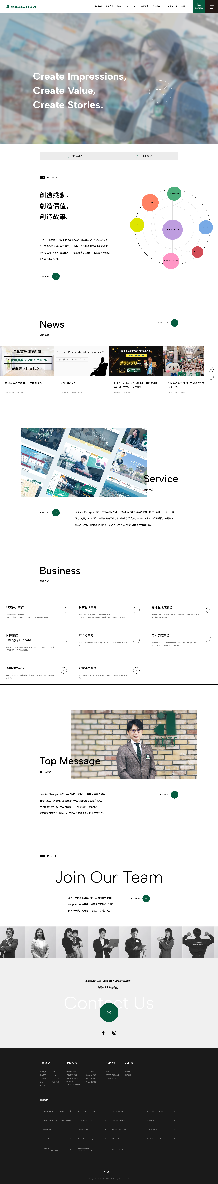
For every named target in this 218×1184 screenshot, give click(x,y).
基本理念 (43, 1075)
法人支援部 (47, 1129)
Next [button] (211, 377)
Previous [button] (211, 369)
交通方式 (173, 6)
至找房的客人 (111, 1078)
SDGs (134, 6)
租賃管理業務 (71, 1075)
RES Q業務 (90, 1071)
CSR (126, 6)
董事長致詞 (44, 1071)
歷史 (41, 1082)
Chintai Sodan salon (120, 1139)
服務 (119, 6)
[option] (27, 372)
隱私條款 (128, 1075)
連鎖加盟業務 (91, 1078)
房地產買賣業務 (72, 1078)
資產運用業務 (91, 1082)
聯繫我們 (199, 8)
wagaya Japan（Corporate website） (52, 1149)
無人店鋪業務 (91, 1075)
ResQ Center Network (156, 1139)
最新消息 (145, 6)
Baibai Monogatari (85, 1120)
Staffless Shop (118, 1111)
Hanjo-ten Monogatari (87, 1111)
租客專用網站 (111, 1075)
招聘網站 (150, 1120)
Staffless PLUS (118, 1120)
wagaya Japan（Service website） (86, 1149)
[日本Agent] (21, 6)
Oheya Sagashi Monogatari (54, 1111)
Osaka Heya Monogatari (87, 1139)
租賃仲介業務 (71, 1071)
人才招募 (156, 6)
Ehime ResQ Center (120, 1129)
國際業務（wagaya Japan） (74, 1082)
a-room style (83, 1129)
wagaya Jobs (117, 1149)
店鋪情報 (43, 1085)
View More (45, 276)
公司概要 (43, 1078)
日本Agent (109, 1172)
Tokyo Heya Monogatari (52, 1139)
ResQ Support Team (155, 1111)
